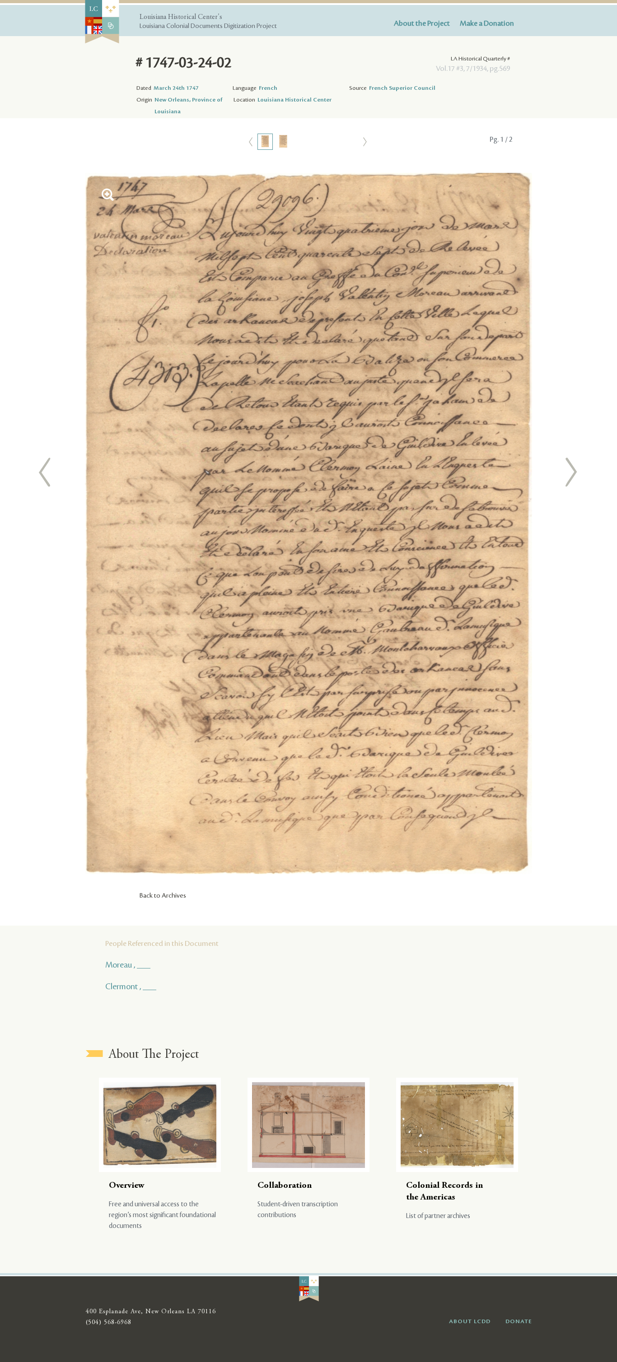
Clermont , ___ (130, 986)
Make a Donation (487, 23)
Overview (127, 1186)
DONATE (518, 1321)
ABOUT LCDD (470, 1321)
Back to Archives (163, 895)
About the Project (422, 23)
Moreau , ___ (127, 964)
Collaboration (284, 1186)
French (268, 88)
